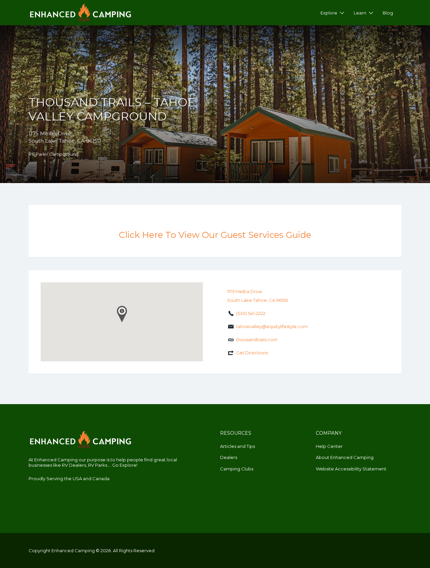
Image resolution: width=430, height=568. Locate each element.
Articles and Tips (237, 446)
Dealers (228, 457)
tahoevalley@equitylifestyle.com (272, 326)
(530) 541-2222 (250, 313)
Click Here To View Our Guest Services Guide (215, 234)
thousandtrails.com (256, 339)
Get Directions (252, 352)
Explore (328, 12)
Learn (360, 12)
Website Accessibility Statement (351, 468)
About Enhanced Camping (345, 457)
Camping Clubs (236, 468)
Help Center (329, 446)
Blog (388, 12)
